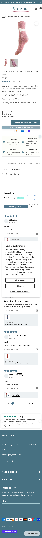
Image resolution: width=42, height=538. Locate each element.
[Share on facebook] (36, 233)
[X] (7, 174)
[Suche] (36, 9)
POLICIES (7, 479)
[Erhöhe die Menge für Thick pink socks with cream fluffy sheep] (8, 122)
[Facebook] (3, 174)
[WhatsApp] (15, 174)
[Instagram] (9, 461)
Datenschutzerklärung (14, 274)
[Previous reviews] (1, 421)
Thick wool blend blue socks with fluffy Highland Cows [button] (16, 324)
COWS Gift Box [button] (16, 396)
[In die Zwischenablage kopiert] (19, 174)
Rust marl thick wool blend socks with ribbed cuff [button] (17, 363)
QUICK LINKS (9, 472)
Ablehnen (20, 286)
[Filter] (31, 206)
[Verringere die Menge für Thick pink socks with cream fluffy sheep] (3, 122)
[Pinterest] (11, 174)
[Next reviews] (40, 421)
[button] (6, 81)
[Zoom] (36, 24)
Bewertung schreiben (16, 207)
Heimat (3, 17)
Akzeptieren (20, 280)
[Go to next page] (33, 403)
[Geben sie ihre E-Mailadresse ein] (38, 501)
